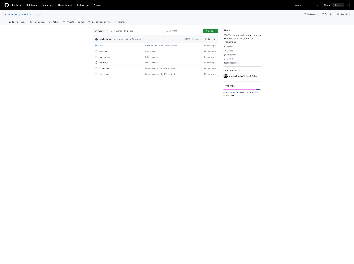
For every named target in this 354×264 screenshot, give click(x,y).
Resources (47, 5)
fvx (30, 14)
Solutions (31, 5)
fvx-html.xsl (104, 68)
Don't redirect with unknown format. (161, 45)
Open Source (65, 5)
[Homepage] (6, 5)
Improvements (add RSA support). (129, 39)
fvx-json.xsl (104, 74)
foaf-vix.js (103, 62)
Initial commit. (151, 51)
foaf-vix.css (104, 57)
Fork (328, 14)
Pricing (97, 5)
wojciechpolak (17, 14)
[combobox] (184, 31)
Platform (16, 5)
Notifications (312, 14)
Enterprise (82, 5)
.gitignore (103, 51)
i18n (101, 45)
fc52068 (187, 39)
